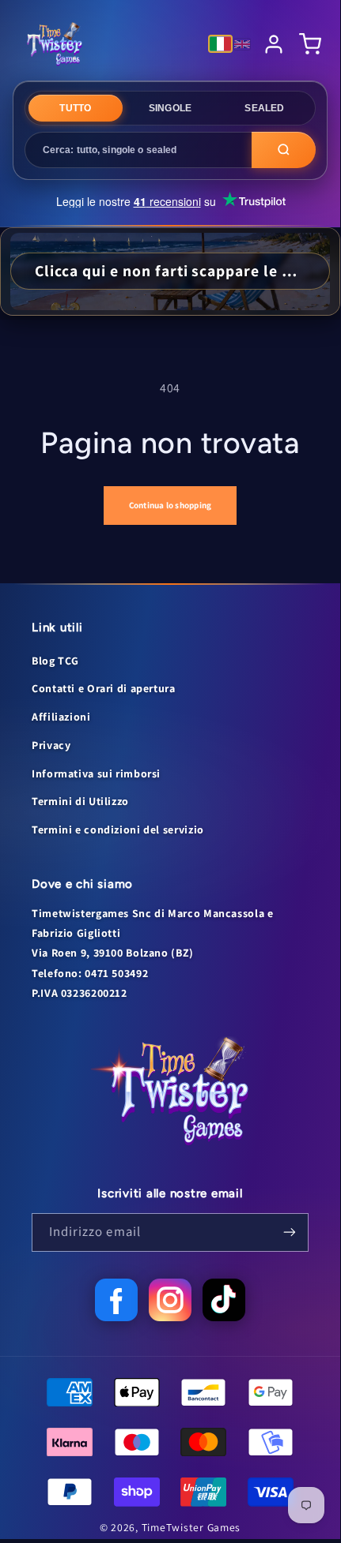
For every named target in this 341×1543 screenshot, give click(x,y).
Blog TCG (55, 661)
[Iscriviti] (289, 1232)
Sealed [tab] (264, 108)
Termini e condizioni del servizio (118, 829)
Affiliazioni (61, 717)
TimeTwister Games (191, 1527)
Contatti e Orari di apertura (104, 688)
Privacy (51, 745)
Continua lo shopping (170, 505)
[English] (242, 44)
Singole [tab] (170, 108)
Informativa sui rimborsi (96, 773)
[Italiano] (220, 43)
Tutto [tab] (75, 108)
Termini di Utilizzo (80, 801)
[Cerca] (284, 150)
